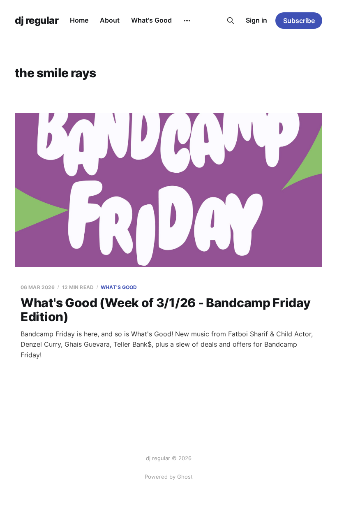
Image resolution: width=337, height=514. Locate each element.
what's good (119, 287)
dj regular (36, 20)
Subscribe (299, 20)
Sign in (256, 20)
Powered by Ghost (169, 476)
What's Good (151, 20)
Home (79, 20)
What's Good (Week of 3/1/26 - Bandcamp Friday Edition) (166, 309)
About (110, 20)
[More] (187, 20)
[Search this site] (230, 20)
